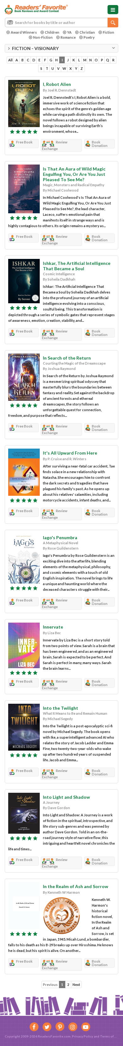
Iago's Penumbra (60, 537)
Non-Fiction (43, 37)
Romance (68, 37)
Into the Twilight (60, 708)
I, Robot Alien (57, 84)
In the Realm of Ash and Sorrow (75, 886)
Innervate (53, 626)
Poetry (89, 37)
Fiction (108, 32)
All (10, 60)
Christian (87, 32)
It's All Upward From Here (70, 453)
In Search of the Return (67, 358)
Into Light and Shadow (66, 797)
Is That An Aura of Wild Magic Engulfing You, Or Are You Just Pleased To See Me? (74, 174)
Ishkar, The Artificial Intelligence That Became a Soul (76, 265)
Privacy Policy (82, 1036)
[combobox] (61, 22)
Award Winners (24, 32)
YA (69, 32)
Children (52, 32)
